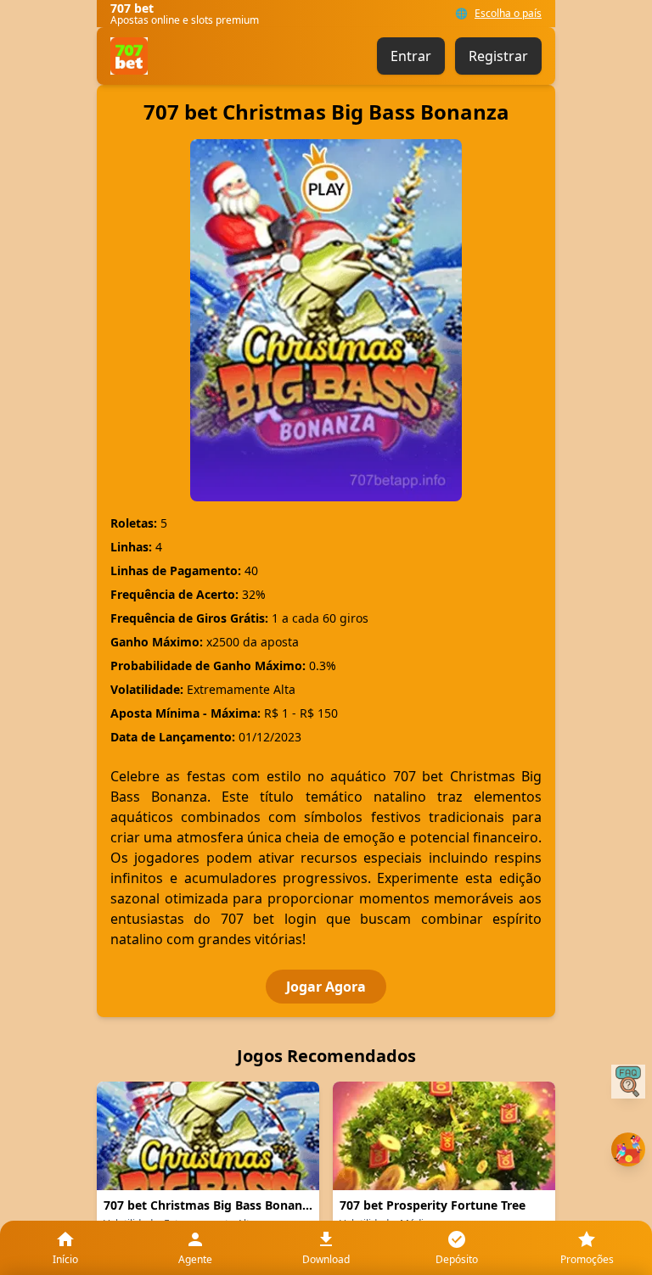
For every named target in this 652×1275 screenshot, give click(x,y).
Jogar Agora (326, 986)
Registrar (498, 56)
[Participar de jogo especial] (628, 1149)
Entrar (411, 56)
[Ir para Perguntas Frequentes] (628, 1082)
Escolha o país (508, 13)
